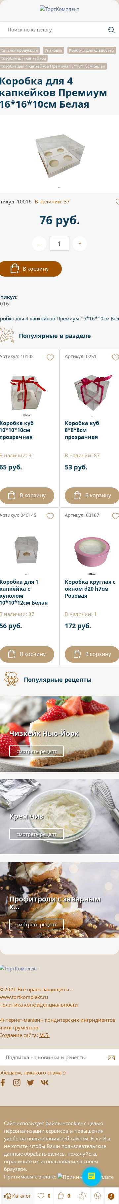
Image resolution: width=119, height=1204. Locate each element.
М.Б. (44, 1035)
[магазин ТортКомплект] (59, 9)
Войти (82, 1194)
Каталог (21, 1195)
